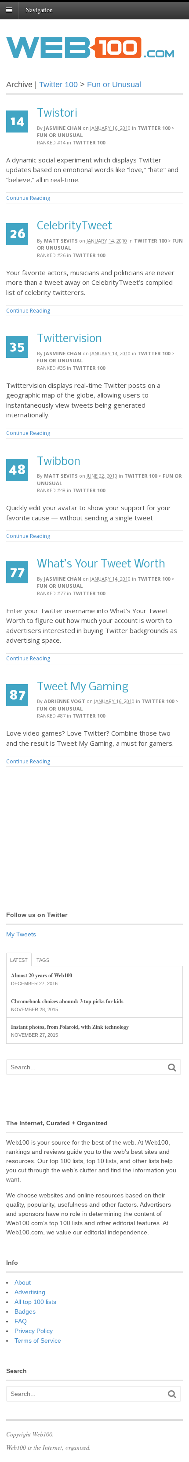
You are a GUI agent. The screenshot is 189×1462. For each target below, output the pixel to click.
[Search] (172, 1067)
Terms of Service (38, 1340)
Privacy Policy (34, 1330)
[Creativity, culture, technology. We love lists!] (90, 53)
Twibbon (58, 462)
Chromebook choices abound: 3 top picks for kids (67, 1001)
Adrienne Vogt (64, 701)
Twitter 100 (58, 84)
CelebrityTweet (74, 226)
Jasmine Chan (62, 128)
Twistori (57, 114)
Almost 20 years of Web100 (41, 975)
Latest (19, 960)
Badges (25, 1311)
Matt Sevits (61, 240)
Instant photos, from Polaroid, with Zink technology (70, 1027)
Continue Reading (28, 198)
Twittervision (69, 339)
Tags (42, 960)
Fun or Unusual (114, 84)
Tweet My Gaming (82, 687)
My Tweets (21, 934)
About (23, 1282)
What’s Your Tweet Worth (101, 565)
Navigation (39, 10)
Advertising (30, 1292)
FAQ (21, 1321)
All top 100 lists (35, 1301)
